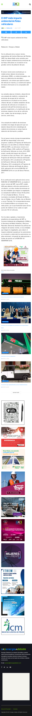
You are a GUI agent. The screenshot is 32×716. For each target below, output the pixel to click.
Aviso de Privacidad (6, 709)
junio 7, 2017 (18, 28)
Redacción (9, 28)
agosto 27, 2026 (5, 299)
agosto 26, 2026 (5, 330)
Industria (5, 293)
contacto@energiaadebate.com (13, 663)
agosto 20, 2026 (5, 387)
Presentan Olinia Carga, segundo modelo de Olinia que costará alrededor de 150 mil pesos (14, 384)
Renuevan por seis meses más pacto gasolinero (8, 356)
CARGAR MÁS (16, 392)
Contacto (15, 709)
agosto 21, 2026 (5, 358)
